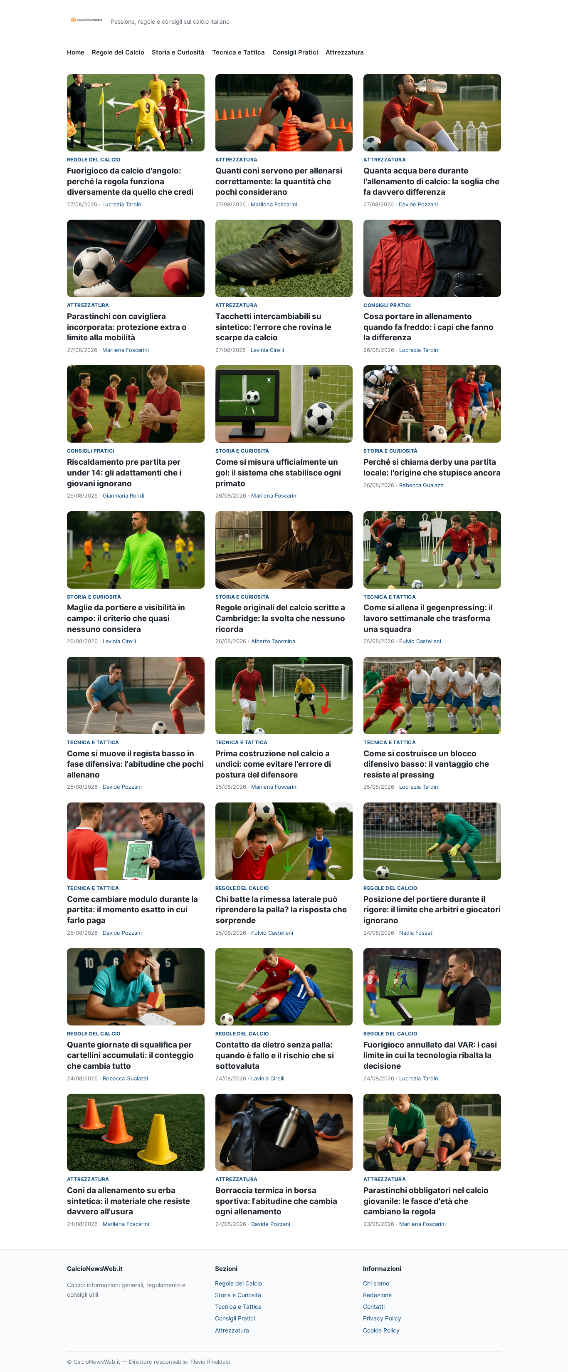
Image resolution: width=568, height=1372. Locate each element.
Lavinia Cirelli (267, 350)
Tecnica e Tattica (238, 52)
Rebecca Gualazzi (422, 485)
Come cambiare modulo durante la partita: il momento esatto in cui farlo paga (132, 909)
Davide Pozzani (418, 204)
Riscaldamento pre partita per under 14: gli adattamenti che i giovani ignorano (124, 472)
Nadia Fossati (416, 932)
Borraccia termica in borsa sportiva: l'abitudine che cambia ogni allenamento (276, 1201)
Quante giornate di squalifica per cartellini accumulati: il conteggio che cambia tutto (130, 1055)
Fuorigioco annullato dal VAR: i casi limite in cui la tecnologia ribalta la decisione (430, 1055)
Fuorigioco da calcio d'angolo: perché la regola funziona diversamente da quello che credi (130, 181)
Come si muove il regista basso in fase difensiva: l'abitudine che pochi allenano (135, 764)
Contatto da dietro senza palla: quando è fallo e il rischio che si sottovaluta (274, 1055)
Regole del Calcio (118, 52)
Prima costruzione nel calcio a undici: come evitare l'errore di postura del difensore (273, 764)
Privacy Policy (382, 1318)
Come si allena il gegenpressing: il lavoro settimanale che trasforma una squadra (428, 618)
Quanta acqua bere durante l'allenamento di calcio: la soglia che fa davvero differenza (431, 181)
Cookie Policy (381, 1330)
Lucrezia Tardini (122, 204)
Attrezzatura (345, 52)
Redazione (377, 1294)
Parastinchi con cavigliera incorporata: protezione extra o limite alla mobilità (127, 327)
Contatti (374, 1306)
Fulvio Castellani (420, 641)
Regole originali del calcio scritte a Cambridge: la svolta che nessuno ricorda (280, 618)
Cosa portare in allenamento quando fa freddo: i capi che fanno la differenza (428, 327)
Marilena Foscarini (274, 204)
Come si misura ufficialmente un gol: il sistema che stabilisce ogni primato (278, 472)
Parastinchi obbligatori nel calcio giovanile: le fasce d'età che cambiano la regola (426, 1201)
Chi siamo (376, 1283)
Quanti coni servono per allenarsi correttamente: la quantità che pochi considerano (278, 181)
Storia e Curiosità (178, 52)
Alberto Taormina (273, 641)
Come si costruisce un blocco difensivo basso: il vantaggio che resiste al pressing (426, 764)
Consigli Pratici (295, 52)
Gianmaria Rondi (123, 495)
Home (75, 52)
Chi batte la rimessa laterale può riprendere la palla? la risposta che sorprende (281, 909)
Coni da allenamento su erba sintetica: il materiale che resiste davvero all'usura (128, 1201)
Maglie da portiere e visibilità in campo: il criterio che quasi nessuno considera (126, 618)
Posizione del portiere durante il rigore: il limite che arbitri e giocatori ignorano (432, 909)
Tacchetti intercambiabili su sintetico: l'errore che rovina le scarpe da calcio (273, 327)
